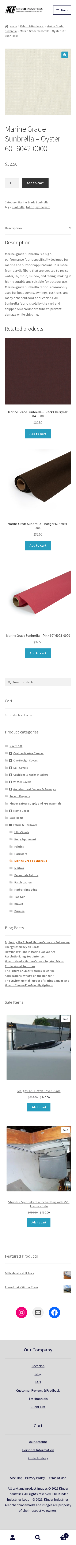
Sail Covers (20, 768)
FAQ (38, 1382)
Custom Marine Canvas (28, 753)
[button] (64, 55)
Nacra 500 (16, 746)
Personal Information (38, 1450)
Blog (38, 1374)
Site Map (16, 1478)
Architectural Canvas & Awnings (34, 789)
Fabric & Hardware (31, 26)
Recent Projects (20, 796)
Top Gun (19, 897)
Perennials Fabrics (26, 875)
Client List (38, 1407)
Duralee (19, 911)
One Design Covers (25, 760)
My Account (12, 1538)
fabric (30, 207)
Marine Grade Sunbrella (33, 202)
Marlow (19, 868)
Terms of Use (56, 1478)
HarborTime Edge (25, 889)
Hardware (20, 854)
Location (38, 1366)
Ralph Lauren (23, 882)
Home (13, 26)
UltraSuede (21, 832)
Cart (59, 1534)
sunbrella (18, 207)
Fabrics (19, 846)
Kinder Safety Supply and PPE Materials (35, 803)
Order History (38, 1458)
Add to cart (35, 183)
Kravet (18, 904)
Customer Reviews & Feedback (38, 1390)
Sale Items (16, 818)
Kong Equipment (25, 839)
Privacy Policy (35, 1478)
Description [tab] (13, 228)
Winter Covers (22, 782)
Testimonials (38, 1399)
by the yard (42, 207)
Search (38, 1538)
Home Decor (21, 811)
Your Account (38, 1442)
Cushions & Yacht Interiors (30, 775)
